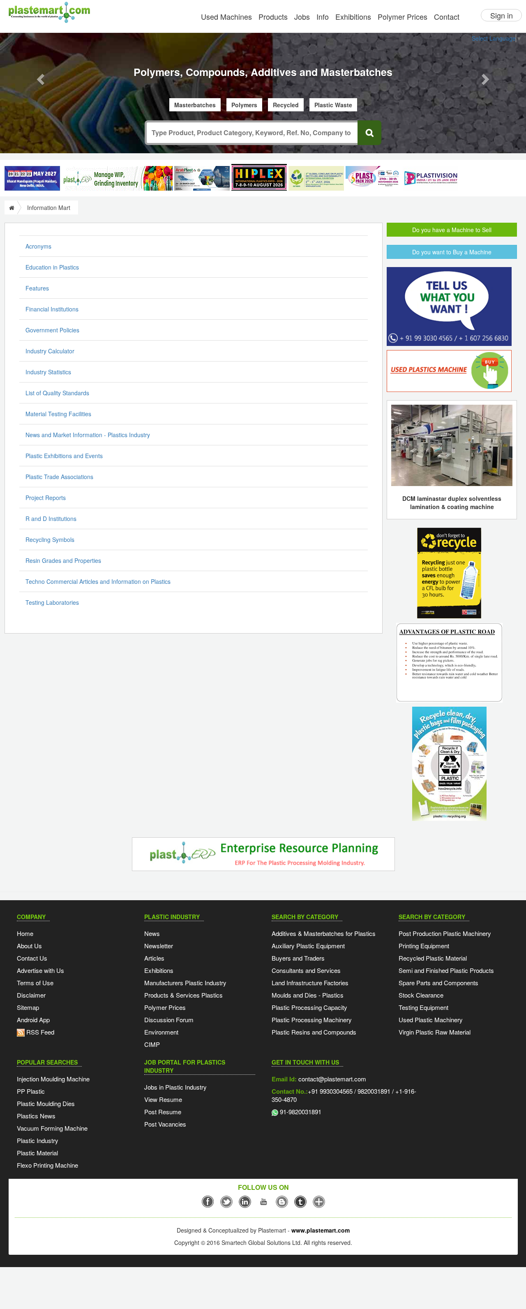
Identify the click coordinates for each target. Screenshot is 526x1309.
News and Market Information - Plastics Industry (87, 435)
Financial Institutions (51, 309)
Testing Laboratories (52, 602)
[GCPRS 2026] (316, 178)
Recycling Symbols (49, 539)
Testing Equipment (423, 1007)
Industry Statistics (48, 372)
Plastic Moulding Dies (46, 1103)
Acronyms (38, 246)
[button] (39, 76)
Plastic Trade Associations (59, 476)
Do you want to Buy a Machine (451, 252)
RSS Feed (39, 1032)
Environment (161, 1032)
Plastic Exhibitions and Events (64, 456)
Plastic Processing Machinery (312, 1019)
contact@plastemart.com (331, 1078)
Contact (446, 16)
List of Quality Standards (57, 393)
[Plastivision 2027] (430, 178)
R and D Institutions (50, 518)
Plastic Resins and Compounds (314, 1032)
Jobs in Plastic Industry (175, 1087)
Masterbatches (195, 105)
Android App (33, 1019)
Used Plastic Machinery (431, 1019)
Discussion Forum (169, 1019)
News (152, 933)
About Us (29, 945)
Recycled (286, 105)
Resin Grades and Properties (63, 560)
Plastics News (36, 1115)
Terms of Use (35, 982)
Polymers (244, 105)
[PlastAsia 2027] (32, 178)
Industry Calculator (49, 351)
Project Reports (45, 497)
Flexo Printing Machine (47, 1165)
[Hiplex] (259, 177)
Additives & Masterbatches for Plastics (324, 933)
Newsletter (158, 945)
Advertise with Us (40, 970)
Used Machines (226, 16)
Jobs (302, 16)
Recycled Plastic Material (433, 958)
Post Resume (162, 1111)
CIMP (152, 1044)
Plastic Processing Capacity (309, 1007)
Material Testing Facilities (58, 414)
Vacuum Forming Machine (52, 1128)
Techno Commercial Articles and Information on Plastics (98, 581)
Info (322, 16)
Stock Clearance (421, 995)
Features (37, 288)
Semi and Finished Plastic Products (446, 970)
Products (273, 16)
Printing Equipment (424, 945)
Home (25, 933)
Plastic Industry (37, 1140)
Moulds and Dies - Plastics (308, 995)
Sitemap (28, 1007)
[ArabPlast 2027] (202, 178)
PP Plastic (31, 1091)
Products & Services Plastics (183, 995)
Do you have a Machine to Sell (451, 230)
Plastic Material (37, 1152)
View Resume (163, 1099)
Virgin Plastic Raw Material (435, 1032)
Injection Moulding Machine (53, 1078)
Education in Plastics (52, 267)
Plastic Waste (333, 105)
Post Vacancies (165, 1124)
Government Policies (52, 330)
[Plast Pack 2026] (373, 178)
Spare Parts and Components (438, 982)
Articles (154, 958)
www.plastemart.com (320, 1230)
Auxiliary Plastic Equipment (308, 945)
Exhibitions (353, 16)
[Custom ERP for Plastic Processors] (117, 178)
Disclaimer (31, 995)
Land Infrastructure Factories (310, 982)
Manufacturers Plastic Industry (185, 982)
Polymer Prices (402, 16)
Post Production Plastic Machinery (445, 933)
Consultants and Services (306, 970)
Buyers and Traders (298, 958)
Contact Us (32, 958)
